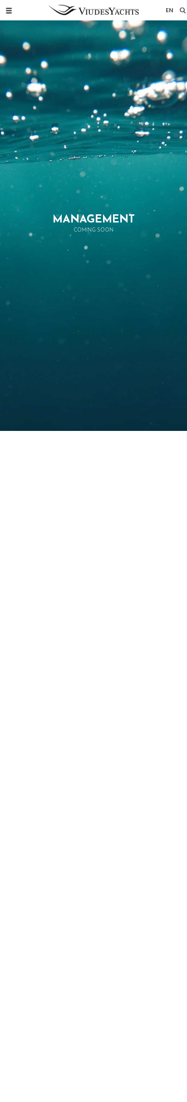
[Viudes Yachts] (93, 10)
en (169, 10)
